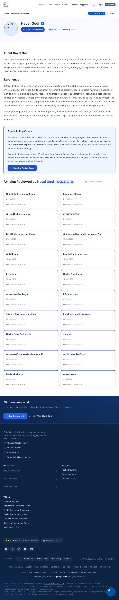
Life (50, 4)
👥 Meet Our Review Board (22, 168)
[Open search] (93, 4)
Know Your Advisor (59, 572)
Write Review (105, 567)
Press (10, 567)
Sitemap (66, 567)
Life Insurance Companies (15, 518)
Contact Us (56, 567)
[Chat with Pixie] (111, 592)
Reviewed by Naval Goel (16, 204)
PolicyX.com (33, 137)
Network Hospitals (11, 501)
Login (95, 572)
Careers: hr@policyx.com (18, 457)
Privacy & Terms (80, 567)
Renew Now (86, 572)
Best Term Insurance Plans (16, 523)
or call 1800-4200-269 (40, 416)
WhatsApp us (13, 452)
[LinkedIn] (31, 549)
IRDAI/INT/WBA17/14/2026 (54, 584)
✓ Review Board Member (33, 29)
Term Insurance (69, 474)
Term (57, 4)
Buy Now (110, 4)
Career (29, 567)
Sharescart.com (41, 572)
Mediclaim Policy (11, 527)
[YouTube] (25, 549)
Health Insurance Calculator (16, 514)
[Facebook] (6, 549)
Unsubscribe (26, 572)
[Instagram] (18, 549)
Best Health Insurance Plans (16, 506)
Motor (65, 4)
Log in (100, 4)
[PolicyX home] (6, 4)
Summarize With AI (97, 13)
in (42, 23)
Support (84, 4)
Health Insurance (69, 470)
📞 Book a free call (15, 416)
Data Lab (93, 567)
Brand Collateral (41, 567)
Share (112, 13)
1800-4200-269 (14, 447)
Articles (74, 4)
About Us (32, 161)
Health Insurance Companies (16, 510)
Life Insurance (68, 478)
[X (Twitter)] (12, 549)
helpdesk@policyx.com (17, 443)
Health (42, 4)
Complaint (73, 572)
